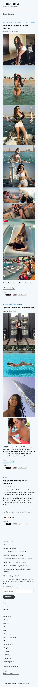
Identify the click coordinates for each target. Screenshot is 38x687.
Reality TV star (22, 22)
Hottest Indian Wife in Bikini (13, 555)
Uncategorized (9, 662)
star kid (6, 651)
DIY (5, 630)
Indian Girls (11, 4)
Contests (7, 620)
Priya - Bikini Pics (10, 548)
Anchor (6, 609)
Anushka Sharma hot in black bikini (16, 552)
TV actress (31, 22)
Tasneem (16, 31)
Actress (5, 22)
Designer (7, 627)
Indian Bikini (8, 545)
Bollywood (12, 22)
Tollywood (7, 655)
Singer (6, 648)
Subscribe (8, 597)
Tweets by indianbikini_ (10, 666)
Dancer (19, 304)
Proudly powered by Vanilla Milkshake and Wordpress (16, 683)
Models (6, 641)
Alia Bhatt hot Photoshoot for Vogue (16, 562)
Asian (6, 613)
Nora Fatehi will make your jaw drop (16, 566)
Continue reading (9, 288)
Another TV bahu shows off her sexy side (18, 559)
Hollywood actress (10, 634)
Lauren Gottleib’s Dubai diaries (18, 307)
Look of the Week (10, 637)
